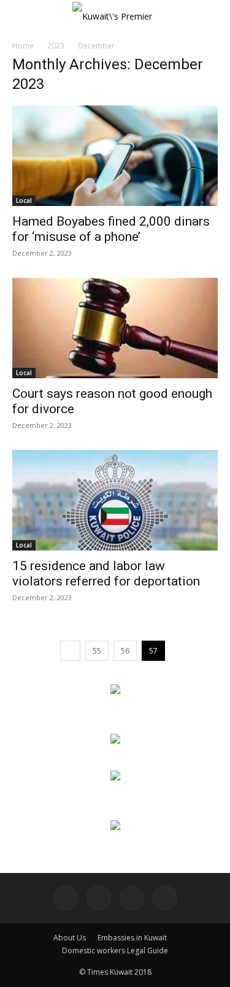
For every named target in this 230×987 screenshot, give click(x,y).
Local (24, 200)
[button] (20, 16)
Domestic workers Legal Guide (115, 950)
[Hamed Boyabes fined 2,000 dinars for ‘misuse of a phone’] (115, 155)
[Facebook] (65, 898)
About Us (69, 937)
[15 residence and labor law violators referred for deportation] (115, 500)
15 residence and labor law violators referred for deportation (106, 573)
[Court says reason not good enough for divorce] (115, 328)
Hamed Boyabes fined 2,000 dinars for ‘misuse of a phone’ (111, 229)
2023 (55, 45)
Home (23, 45)
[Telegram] (132, 898)
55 (97, 651)
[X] (165, 898)
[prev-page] (70, 651)
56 (125, 651)
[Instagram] (98, 898)
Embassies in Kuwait (132, 937)
